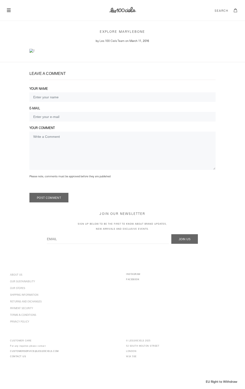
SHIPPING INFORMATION (24, 295)
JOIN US (185, 239)
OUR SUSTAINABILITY (22, 282)
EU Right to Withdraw (221, 381)
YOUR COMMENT (42, 128)
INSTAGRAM (133, 274)
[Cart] (235, 10)
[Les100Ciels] (122, 10)
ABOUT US (16, 275)
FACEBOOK (132, 279)
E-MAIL (34, 108)
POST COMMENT (49, 198)
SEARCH (221, 11)
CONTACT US (18, 356)
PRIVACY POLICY (19, 322)
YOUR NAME (38, 89)
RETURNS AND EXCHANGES (26, 302)
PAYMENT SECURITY (21, 308)
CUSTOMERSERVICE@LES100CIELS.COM (34, 351)
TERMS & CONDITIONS (23, 315)
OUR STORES (17, 288)
